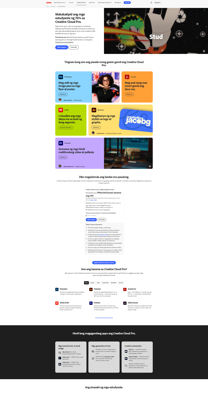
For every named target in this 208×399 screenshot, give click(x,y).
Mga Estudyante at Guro (59, 2)
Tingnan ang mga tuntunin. (64, 42)
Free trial (74, 47)
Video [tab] (98, 282)
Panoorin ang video (65, 127)
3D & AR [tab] (121, 282)
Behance (131, 349)
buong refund (93, 200)
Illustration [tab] (113, 282)
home (47, 6)
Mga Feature (92, 2)
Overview (71, 2)
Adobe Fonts (65, 357)
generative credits (103, 234)
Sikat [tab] (86, 282)
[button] (151, 2)
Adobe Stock (65, 362)
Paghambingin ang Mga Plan (104, 2)
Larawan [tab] (92, 282)
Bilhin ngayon (61, 47)
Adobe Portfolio (133, 356)
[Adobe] (49, 2)
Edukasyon (53, 6)
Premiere (97, 302)
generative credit (109, 356)
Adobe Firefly (64, 302)
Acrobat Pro (132, 289)
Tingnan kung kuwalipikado (108, 213)
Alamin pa (63, 94)
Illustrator (97, 289)
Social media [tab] (105, 282)
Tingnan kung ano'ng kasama (104, 318)
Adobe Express (133, 302)
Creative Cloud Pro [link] (81, 2)
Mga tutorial (65, 352)
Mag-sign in (157, 2)
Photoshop (63, 289)
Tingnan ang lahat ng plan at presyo (104, 262)
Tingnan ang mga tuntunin (93, 213)
